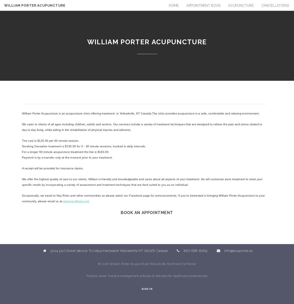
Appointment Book (203, 5)
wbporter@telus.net (76, 201)
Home (174, 5)
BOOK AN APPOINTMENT (147, 212)
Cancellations (275, 5)
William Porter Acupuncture (34, 5)
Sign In (147, 289)
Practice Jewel (96, 276)
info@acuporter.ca (238, 251)
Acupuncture (241, 5)
